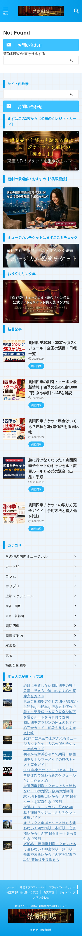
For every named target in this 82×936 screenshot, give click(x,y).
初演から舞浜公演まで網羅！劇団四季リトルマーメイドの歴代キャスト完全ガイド (49, 759)
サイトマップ (67, 892)
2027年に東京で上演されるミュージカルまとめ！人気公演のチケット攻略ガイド (50, 743)
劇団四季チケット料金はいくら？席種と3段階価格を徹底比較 (53, 426)
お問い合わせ (41, 897)
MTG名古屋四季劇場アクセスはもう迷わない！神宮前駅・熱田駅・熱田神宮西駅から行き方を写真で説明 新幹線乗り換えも (49, 851)
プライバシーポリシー (62, 887)
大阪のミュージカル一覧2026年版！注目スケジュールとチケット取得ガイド (49, 812)
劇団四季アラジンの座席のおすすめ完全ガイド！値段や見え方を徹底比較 (49, 727)
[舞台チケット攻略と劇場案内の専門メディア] (41, 11)
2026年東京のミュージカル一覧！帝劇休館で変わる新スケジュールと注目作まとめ (50, 775)
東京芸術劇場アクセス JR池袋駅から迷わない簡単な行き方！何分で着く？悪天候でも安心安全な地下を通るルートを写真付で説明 (50, 709)
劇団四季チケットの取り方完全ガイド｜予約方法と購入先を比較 (52, 510)
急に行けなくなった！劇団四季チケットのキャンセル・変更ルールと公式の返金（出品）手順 (52, 468)
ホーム (10, 887)
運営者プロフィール (32, 887)
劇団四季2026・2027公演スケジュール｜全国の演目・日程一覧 (53, 348)
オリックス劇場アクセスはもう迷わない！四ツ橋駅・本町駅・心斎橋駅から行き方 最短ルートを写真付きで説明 (50, 830)
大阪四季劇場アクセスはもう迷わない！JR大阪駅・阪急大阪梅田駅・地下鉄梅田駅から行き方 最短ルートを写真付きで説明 (50, 793)
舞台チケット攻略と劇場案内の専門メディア (41, 906)
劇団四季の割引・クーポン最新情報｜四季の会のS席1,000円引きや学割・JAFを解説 (52, 387)
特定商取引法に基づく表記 (22, 892)
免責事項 (49, 892)
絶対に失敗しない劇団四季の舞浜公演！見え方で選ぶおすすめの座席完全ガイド (49, 690)
